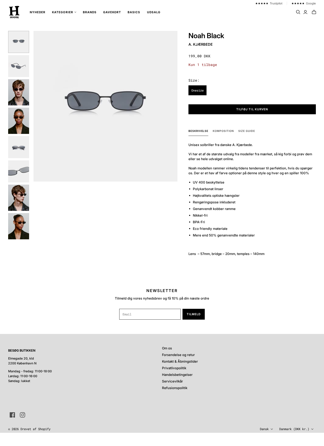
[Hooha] (14, 12)
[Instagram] (22, 415)
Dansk (264, 429)
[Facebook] (12, 415)
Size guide (246, 131)
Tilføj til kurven (252, 109)
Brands (90, 12)
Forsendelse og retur (178, 355)
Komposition (223, 131)
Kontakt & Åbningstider (180, 361)
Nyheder (37, 12)
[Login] (305, 12)
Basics (134, 12)
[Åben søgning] (298, 12)
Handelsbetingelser (177, 375)
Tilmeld (194, 314)
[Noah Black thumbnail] (18, 42)
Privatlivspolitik (174, 368)
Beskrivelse (198, 131)
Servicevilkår (172, 381)
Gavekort (112, 12)
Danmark (294, 429)
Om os (167, 348)
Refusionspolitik (174, 388)
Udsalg (153, 12)
